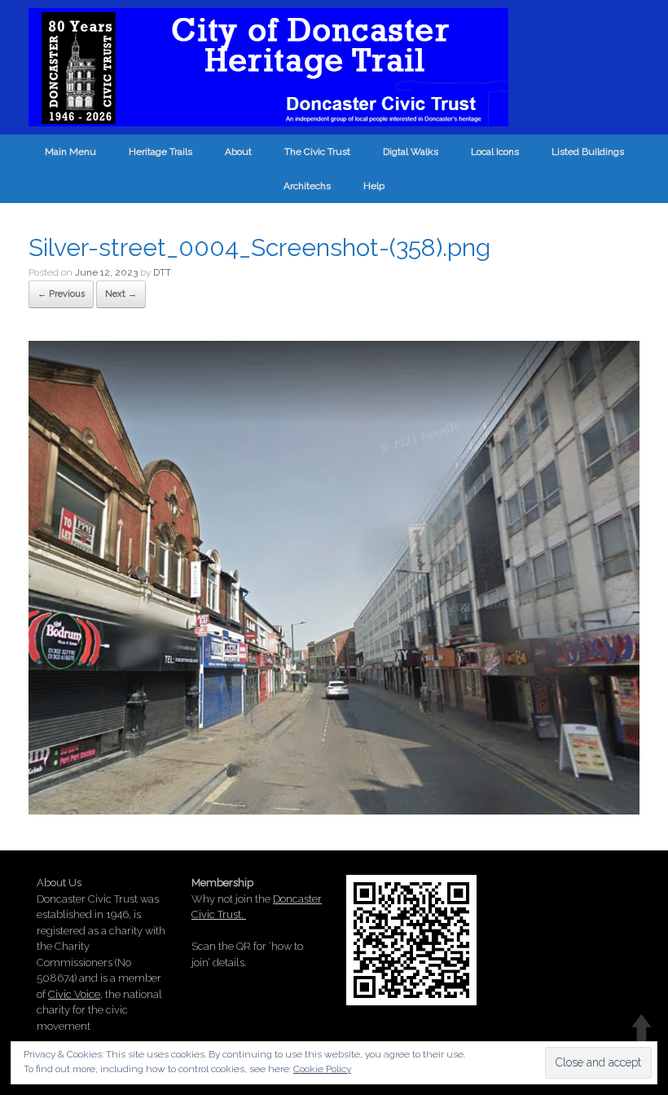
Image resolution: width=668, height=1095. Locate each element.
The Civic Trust (317, 151)
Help (374, 186)
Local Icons (495, 151)
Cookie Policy (322, 1069)
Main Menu (70, 151)
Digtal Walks (410, 151)
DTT (162, 272)
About (238, 151)
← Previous (61, 294)
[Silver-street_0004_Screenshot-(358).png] (334, 809)
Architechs (307, 186)
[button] (334, 578)
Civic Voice (74, 994)
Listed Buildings (588, 151)
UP (641, 1027)
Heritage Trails (160, 151)
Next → (121, 294)
